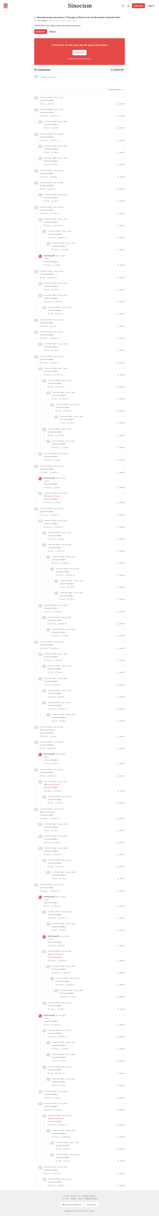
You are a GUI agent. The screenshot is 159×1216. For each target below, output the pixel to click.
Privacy (73, 1198)
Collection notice (90, 1198)
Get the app (92, 1205)
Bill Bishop (42, 21)
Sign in (151, 5)
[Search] (122, 5)
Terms (80, 1198)
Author (47, 259)
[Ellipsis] (123, 97)
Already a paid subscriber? (79, 59)
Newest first (119, 70)
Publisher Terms (88, 1196)
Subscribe (138, 5)
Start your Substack (73, 1205)
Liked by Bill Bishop (53, 496)
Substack (68, 1211)
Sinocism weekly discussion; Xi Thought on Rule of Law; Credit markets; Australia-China (78, 17)
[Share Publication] (128, 5)
